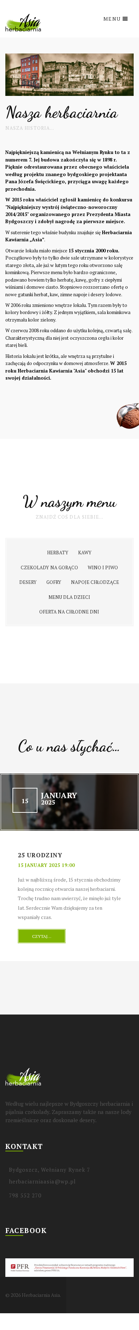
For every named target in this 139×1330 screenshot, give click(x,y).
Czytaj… (41, 936)
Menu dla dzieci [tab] (69, 597)
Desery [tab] (28, 582)
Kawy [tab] (85, 552)
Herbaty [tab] (57, 552)
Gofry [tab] (53, 582)
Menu (112, 18)
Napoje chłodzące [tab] (95, 582)
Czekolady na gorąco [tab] (49, 567)
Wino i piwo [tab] (103, 567)
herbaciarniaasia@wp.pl (42, 1181)
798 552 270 (25, 1195)
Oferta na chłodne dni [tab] (69, 611)
